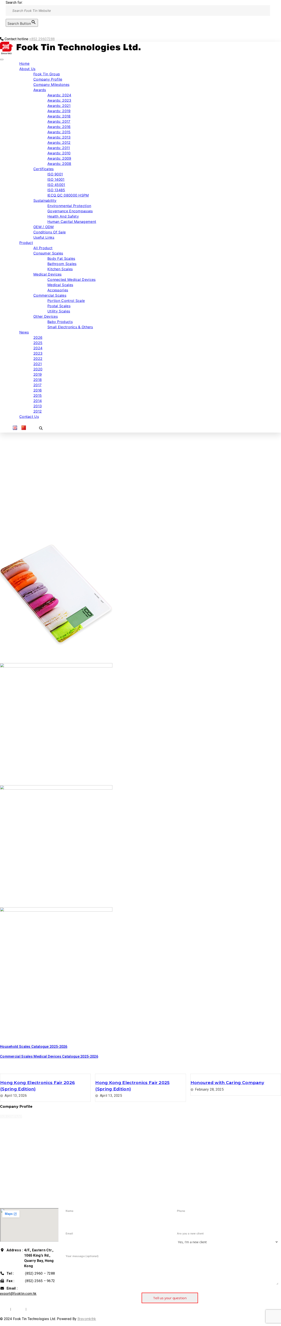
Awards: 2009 (59, 158)
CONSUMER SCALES (19, 660)
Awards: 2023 (59, 100)
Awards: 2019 (59, 111)
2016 (37, 390)
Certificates (43, 169)
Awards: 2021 (59, 105)
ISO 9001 (55, 174)
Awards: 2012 (59, 142)
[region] (140, 481)
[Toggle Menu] (2, 59)
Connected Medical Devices (71, 279)
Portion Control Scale (66, 300)
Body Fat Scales (61, 258)
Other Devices (45, 316)
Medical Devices (47, 274)
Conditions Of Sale (49, 232)
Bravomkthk (86, 1319)
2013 (37, 406)
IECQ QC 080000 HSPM (68, 195)
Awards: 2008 (59, 163)
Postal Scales (58, 306)
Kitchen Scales (60, 269)
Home (24, 63)
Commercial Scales (49, 295)
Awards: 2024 (59, 95)
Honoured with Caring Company (227, 1082)
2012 (37, 411)
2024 (37, 348)
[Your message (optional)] (169, 1286)
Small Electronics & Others (70, 327)
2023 (37, 353)
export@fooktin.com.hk (18, 1294)
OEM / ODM (43, 227)
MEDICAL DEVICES (17, 782)
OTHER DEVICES (15, 1027)
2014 (37, 401)
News (24, 332)
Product (26, 242)
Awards (39, 90)
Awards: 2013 (59, 137)
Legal (4, 1309)
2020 (37, 369)
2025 (37, 343)
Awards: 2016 (59, 126)
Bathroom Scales (62, 264)
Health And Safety (63, 216)
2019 (37, 374)
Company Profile (47, 79)
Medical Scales (60, 285)
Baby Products (60, 321)
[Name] (114, 1220)
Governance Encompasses (70, 211)
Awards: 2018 (59, 116)
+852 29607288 (42, 39)
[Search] (2, 29)
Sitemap (34, 1309)
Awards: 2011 (58, 148)
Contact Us (29, 416)
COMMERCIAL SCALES (21, 904)
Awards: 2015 (59, 132)
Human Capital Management (71, 221)
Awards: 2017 (58, 121)
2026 (37, 337)
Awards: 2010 (59, 153)
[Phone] (225, 1220)
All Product (42, 248)
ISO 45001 (56, 184)
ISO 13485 (56, 190)
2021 (37, 364)
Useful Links (43, 237)
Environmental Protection (69, 206)
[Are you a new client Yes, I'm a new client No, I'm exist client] (225, 1242)
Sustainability (44, 200)
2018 (37, 379)
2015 (37, 395)
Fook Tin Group (46, 74)
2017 (37, 385)
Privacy (18, 1309)
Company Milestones (51, 84)
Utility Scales (58, 311)
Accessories (57, 290)
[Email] (114, 1242)
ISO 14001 (56, 179)
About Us (27, 69)
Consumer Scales (48, 253)
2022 (37, 358)
